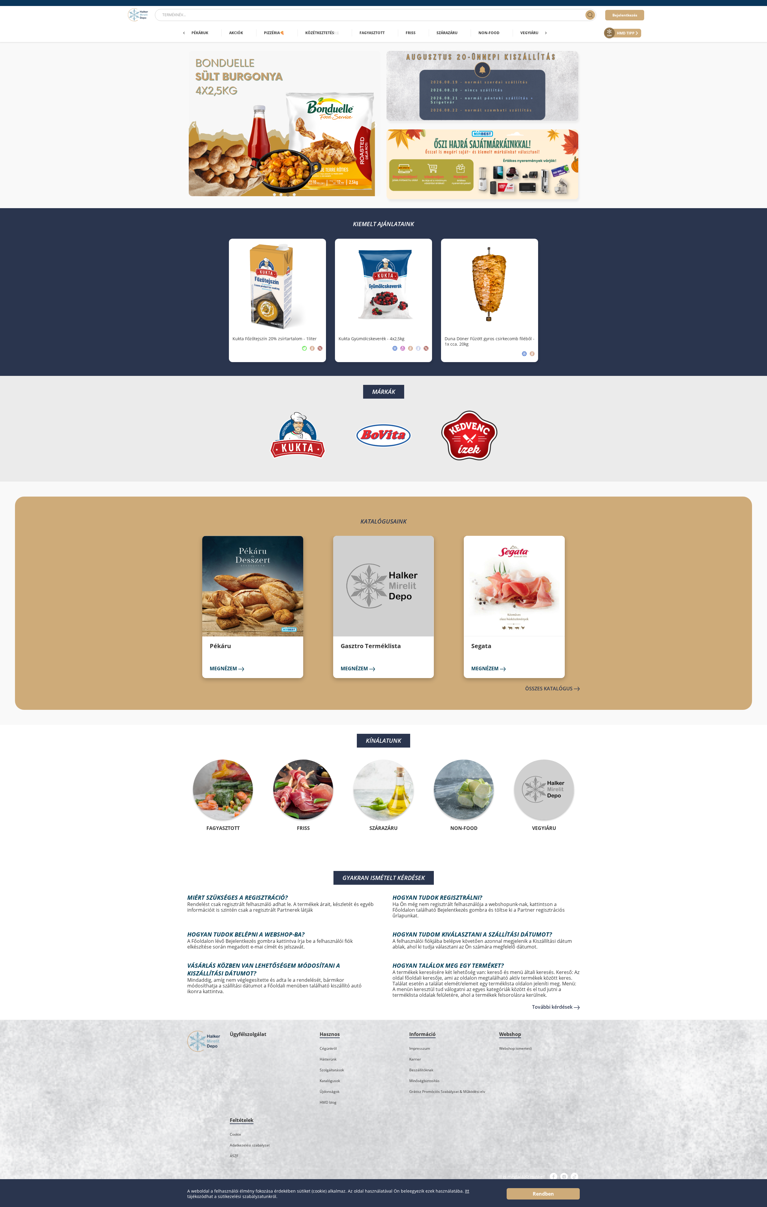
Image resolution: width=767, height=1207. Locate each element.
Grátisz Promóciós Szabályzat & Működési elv (447, 1091)
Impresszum (419, 1048)
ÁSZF (234, 1155)
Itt (467, 1191)
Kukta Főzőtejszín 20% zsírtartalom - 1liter (274, 338)
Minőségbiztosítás (424, 1080)
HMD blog (328, 1102)
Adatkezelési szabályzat (250, 1145)
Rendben (543, 1194)
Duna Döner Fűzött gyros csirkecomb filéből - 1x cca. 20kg (490, 341)
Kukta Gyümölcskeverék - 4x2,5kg (371, 338)
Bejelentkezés (624, 15)
